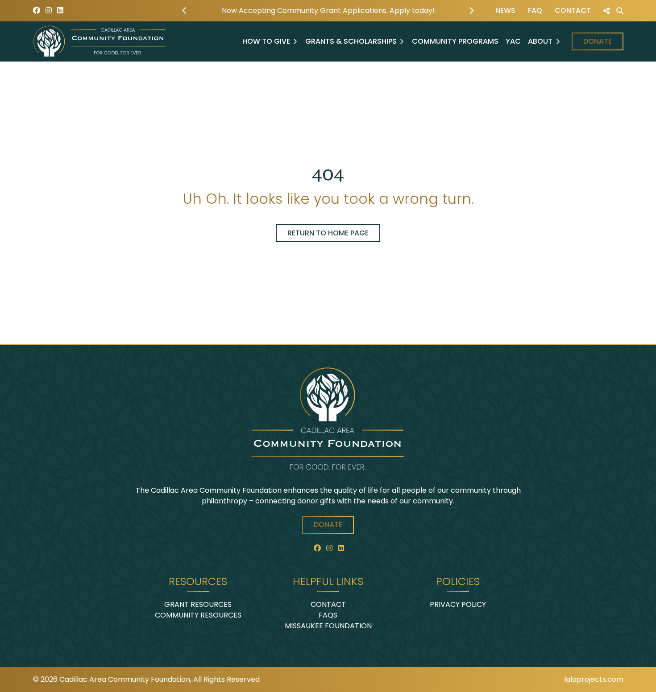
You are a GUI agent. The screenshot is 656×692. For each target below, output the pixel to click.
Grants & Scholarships (351, 41)
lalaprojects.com (593, 679)
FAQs (328, 615)
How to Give (266, 41)
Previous (184, 10)
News (505, 10)
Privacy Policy (458, 604)
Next (471, 10)
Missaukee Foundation (328, 626)
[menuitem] (505, 10)
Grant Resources (198, 604)
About (540, 41)
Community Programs (455, 41)
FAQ (535, 10)
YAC (513, 41)
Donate (597, 41)
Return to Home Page (328, 233)
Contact (573, 10)
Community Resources (198, 615)
